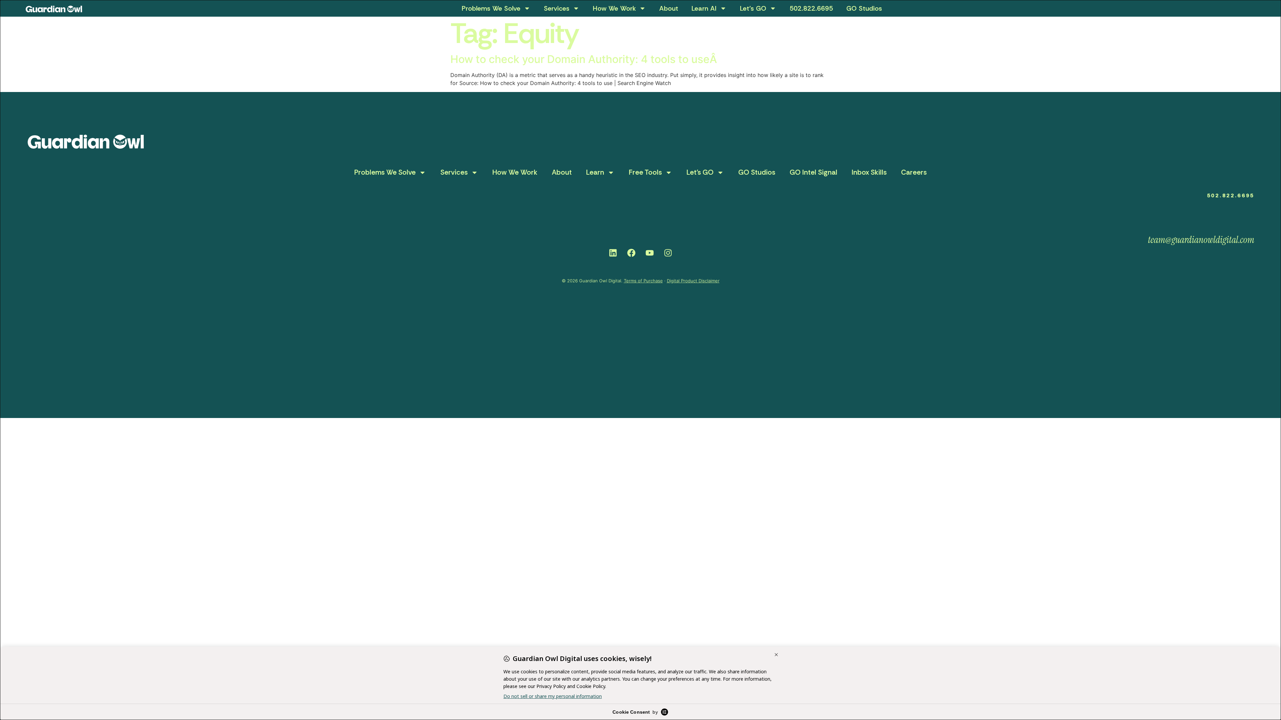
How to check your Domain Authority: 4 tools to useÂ (585, 59)
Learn (595, 172)
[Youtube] (650, 253)
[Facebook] (631, 253)
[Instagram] (668, 253)
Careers (914, 172)
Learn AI (704, 8)
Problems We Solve (491, 8)
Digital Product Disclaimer (693, 280)
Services (556, 8)
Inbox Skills (869, 172)
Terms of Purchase (643, 280)
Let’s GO (753, 8)
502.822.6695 (811, 8)
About (668, 8)
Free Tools (645, 172)
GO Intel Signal (813, 172)
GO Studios (864, 8)
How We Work (614, 8)
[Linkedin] (613, 253)
